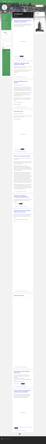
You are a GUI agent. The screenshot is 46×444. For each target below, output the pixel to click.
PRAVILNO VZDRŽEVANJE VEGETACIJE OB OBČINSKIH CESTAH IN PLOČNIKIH (23, 427)
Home (14, 16)
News (17, 16)
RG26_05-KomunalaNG (16, 56)
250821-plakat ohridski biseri (17, 383)
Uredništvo (5, 1)
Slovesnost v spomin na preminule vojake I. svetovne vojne (22, 211)
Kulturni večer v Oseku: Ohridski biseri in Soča (21, 372)
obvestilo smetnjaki (16, 203)
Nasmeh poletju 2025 (19, 295)
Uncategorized (24, 58)
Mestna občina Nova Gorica (24, 93)
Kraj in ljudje (4, 25)
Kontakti (9, 1)
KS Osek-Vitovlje (5, 22)
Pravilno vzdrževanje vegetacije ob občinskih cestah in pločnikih (22, 391)
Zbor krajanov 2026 (18, 111)
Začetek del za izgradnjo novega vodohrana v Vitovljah (21, 63)
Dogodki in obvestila (4, 19)
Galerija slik (4, 16)
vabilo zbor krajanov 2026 (17, 149)
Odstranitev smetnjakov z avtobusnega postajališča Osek (21, 196)
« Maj (3, 44)
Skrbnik (20, 58)
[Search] (44, 6)
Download (21, 56)
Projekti (3, 20)
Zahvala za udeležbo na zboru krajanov (21, 82)
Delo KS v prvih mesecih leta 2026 (22, 156)
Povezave (4, 28)
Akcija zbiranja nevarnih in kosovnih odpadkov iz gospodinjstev (22, 21)
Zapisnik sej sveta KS (6, 27)
